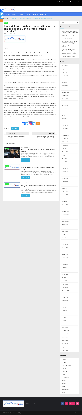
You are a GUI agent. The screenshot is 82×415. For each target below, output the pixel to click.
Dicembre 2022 (65, 211)
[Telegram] (33, 123)
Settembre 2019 (65, 340)
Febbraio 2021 (65, 284)
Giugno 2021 (65, 270)
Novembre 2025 (65, 95)
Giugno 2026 (65, 72)
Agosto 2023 (65, 184)
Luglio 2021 (64, 267)
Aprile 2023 (64, 198)
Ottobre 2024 (65, 138)
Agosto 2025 (65, 105)
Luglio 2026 (64, 69)
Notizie (8, 14)
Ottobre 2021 (65, 257)
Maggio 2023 (65, 194)
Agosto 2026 (65, 65)
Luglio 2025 (64, 108)
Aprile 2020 (64, 317)
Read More (25, 160)
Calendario (64, 359)
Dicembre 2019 (65, 330)
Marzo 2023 (64, 201)
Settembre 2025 (65, 102)
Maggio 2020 (65, 313)
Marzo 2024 (64, 161)
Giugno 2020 (65, 310)
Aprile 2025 (64, 118)
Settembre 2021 (65, 261)
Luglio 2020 (64, 307)
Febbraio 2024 (65, 165)
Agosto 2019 (65, 343)
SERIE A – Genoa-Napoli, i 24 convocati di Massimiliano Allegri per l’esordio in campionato (70, 37)
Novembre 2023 (65, 174)
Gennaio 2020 (65, 327)
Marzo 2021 (64, 280)
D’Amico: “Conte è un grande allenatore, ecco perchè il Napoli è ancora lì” (38, 150)
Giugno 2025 (65, 112)
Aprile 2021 (64, 277)
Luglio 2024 (64, 148)
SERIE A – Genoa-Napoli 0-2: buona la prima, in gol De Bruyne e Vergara (70, 32)
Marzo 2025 (64, 122)
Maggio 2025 (65, 115)
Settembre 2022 (65, 221)
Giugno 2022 (65, 231)
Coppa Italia (64, 371)
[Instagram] (30, 123)
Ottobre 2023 (65, 178)
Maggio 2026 (65, 75)
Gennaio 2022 (65, 247)
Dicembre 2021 (65, 251)
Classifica (64, 368)
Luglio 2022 (64, 227)
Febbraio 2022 (65, 244)
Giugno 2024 (65, 151)
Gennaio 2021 (65, 287)
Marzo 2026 (64, 82)
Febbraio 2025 (65, 125)
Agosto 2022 (65, 224)
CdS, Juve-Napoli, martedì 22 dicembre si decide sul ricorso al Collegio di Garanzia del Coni (37, 168)
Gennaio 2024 (65, 168)
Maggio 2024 (65, 155)
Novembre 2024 (65, 135)
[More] (38, 123)
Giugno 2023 (65, 191)
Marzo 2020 (64, 320)
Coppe (28, 14)
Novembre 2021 (65, 254)
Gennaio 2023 (65, 208)
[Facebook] (23, 123)
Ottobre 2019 (65, 337)
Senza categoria (65, 389)
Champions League (66, 365)
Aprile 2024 (64, 158)
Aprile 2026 (64, 79)
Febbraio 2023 (65, 204)
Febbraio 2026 (65, 85)
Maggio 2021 (65, 274)
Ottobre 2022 (65, 218)
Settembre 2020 (65, 300)
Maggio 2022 (65, 234)
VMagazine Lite (22, 413)
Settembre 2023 (65, 181)
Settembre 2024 (65, 141)
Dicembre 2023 (65, 171)
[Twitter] (26, 123)
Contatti (7, 2)
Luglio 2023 (64, 188)
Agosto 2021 (65, 264)
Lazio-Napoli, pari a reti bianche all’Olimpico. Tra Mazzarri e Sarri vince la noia (38, 185)
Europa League (65, 377)
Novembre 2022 (65, 214)
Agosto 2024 (65, 145)
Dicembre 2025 (65, 92)
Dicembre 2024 (65, 131)
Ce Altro (35, 14)
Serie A (21, 14)
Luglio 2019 (64, 347)
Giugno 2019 (65, 350)
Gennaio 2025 (65, 128)
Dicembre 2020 (65, 290)
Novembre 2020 (65, 294)
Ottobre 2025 (65, 98)
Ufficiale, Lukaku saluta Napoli (68, 56)
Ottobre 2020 (65, 297)
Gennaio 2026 (65, 88)
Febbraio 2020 (65, 323)
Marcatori (64, 380)
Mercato (14, 14)
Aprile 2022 (64, 237)
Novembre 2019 (65, 333)
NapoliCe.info (15, 128)
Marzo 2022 (64, 241)
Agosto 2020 (65, 304)
